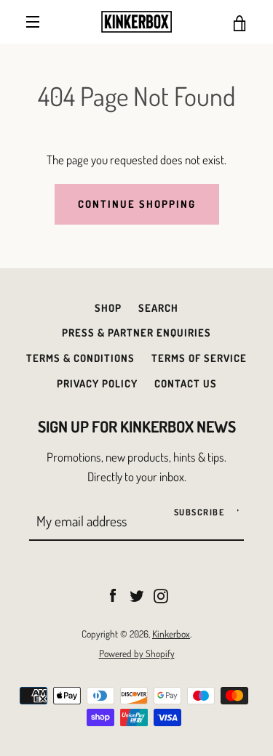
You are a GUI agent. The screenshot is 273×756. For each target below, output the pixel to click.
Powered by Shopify (137, 653)
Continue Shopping (137, 203)
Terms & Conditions (80, 357)
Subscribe (199, 512)
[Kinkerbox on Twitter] (137, 594)
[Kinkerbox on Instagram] (161, 594)
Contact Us (185, 383)
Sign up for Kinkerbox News (137, 426)
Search (158, 307)
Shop (108, 307)
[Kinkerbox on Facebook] (113, 594)
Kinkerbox (171, 633)
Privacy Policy (97, 383)
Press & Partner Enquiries (136, 332)
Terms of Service (199, 357)
